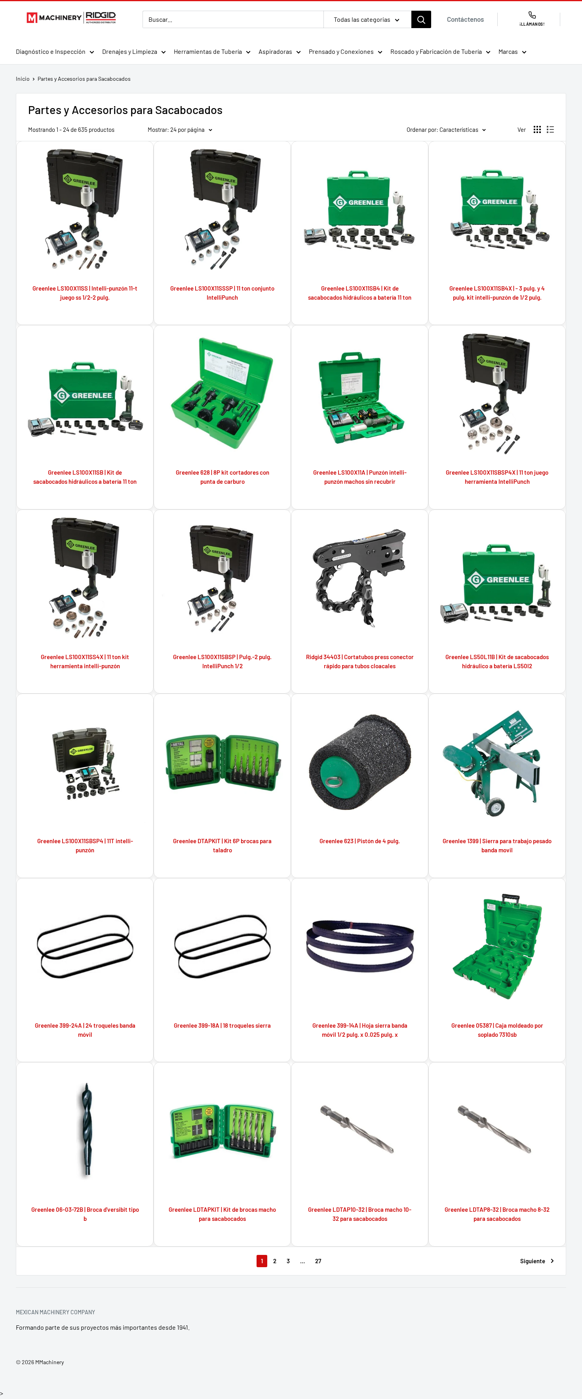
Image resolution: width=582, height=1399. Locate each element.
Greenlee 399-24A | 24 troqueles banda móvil (85, 1030)
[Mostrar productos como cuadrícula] (537, 129)
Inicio (23, 78)
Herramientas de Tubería (208, 51)
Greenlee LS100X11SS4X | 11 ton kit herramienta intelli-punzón (85, 661)
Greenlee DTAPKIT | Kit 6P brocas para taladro (222, 845)
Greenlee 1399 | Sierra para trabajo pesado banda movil (497, 845)
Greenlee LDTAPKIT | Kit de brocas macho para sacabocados (222, 1214)
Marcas (508, 51)
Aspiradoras (275, 51)
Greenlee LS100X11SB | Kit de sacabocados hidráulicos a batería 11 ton (85, 477)
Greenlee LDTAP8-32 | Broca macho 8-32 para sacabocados (497, 1214)
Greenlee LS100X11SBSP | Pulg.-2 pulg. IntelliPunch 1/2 (222, 661)
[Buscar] (421, 19)
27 (318, 1260)
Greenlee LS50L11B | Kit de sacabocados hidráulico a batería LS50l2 (497, 661)
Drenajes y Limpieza (129, 51)
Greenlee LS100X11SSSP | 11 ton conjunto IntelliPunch (222, 293)
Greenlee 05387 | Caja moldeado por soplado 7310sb (497, 1030)
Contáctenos (465, 19)
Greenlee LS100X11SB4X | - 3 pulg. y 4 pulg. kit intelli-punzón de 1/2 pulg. (497, 293)
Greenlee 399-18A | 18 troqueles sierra (222, 1025)
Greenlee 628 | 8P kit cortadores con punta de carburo (222, 477)
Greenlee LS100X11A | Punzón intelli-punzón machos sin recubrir (360, 477)
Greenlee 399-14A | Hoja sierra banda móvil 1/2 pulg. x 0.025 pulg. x (359, 1030)
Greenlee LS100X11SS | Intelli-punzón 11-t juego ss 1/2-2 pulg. (84, 293)
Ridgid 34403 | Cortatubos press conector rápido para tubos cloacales (360, 661)
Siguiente (532, 1260)
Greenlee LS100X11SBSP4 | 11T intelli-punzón (85, 845)
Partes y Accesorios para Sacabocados (84, 78)
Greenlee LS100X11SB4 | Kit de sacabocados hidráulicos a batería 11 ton (359, 293)
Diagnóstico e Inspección (51, 51)
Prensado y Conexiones (341, 51)
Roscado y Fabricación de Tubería (436, 51)
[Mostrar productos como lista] (550, 129)
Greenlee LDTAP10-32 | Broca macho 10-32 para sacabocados (359, 1214)
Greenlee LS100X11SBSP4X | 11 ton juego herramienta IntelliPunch (497, 477)
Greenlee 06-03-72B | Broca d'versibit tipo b (85, 1214)
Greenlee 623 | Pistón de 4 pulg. (360, 840)
